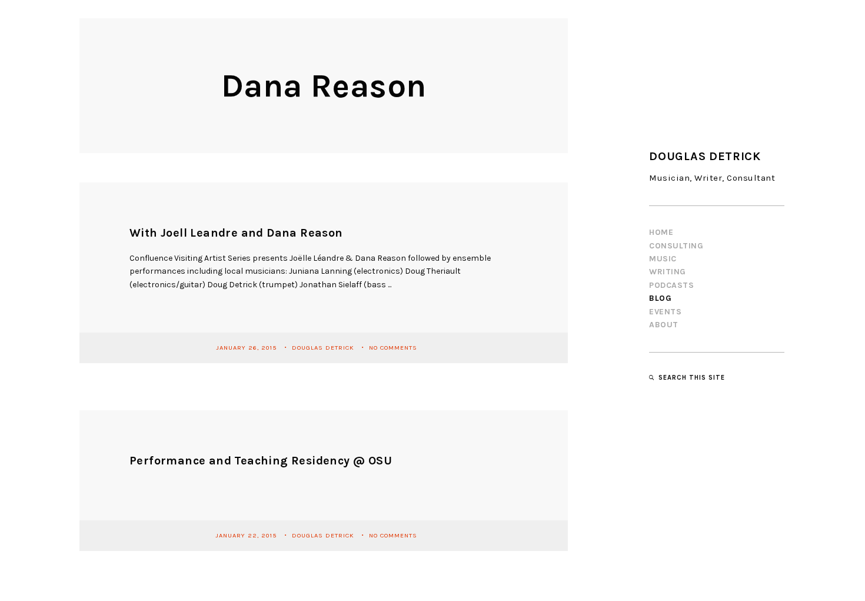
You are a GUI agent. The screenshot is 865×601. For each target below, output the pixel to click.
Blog (660, 298)
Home (661, 232)
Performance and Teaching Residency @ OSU (260, 460)
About (663, 325)
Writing (667, 272)
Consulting (676, 246)
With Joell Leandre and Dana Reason (236, 233)
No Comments (393, 347)
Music (663, 259)
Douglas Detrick (324, 347)
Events (665, 312)
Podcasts (671, 285)
